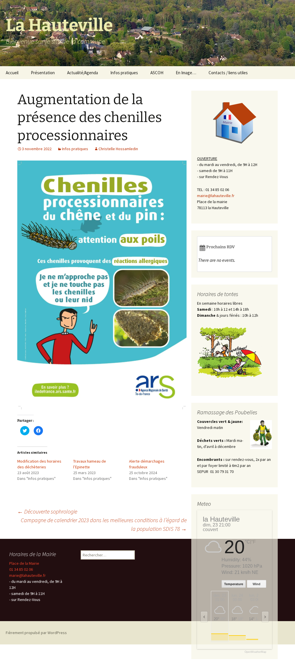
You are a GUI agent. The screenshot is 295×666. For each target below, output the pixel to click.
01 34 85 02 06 (21, 569)
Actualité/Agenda (82, 72)
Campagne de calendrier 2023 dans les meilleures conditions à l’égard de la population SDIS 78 (104, 524)
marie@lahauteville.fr (27, 575)
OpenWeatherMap (255, 652)
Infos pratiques (124, 72)
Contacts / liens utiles (228, 72)
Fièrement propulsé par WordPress (36, 632)
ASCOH (156, 72)
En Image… (186, 72)
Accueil (12, 72)
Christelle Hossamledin (118, 148)
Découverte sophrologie (47, 511)
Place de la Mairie (24, 563)
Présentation (43, 72)
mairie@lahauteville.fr (216, 195)
